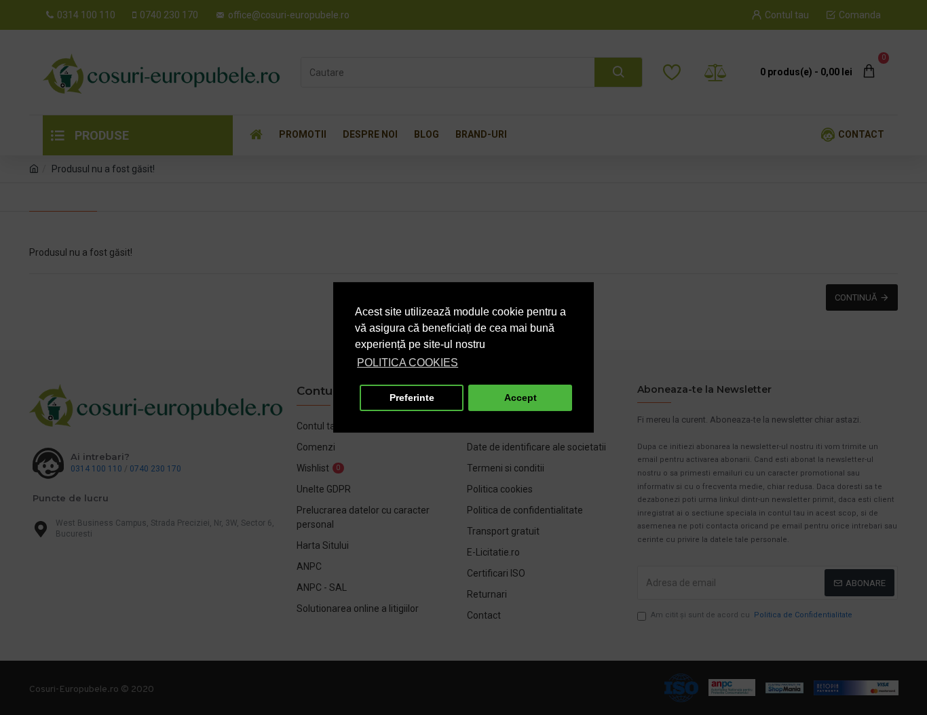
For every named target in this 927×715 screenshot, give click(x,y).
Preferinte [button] (412, 397)
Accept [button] (520, 397)
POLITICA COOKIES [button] (407, 362)
